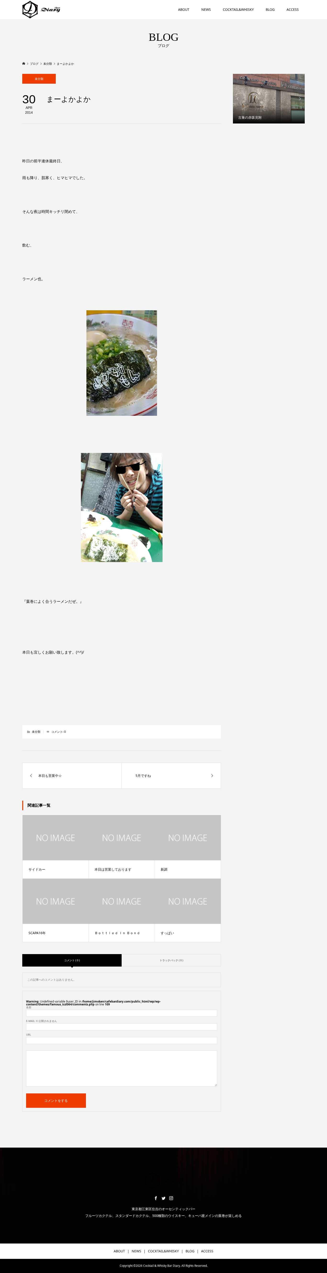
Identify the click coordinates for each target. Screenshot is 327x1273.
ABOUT (183, 9)
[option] (269, 98)
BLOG (270, 9)
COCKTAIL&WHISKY (238, 9)
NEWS (206, 9)
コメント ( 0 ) (72, 960)
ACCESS (293, 9)
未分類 (39, 79)
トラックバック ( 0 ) (171, 960)
